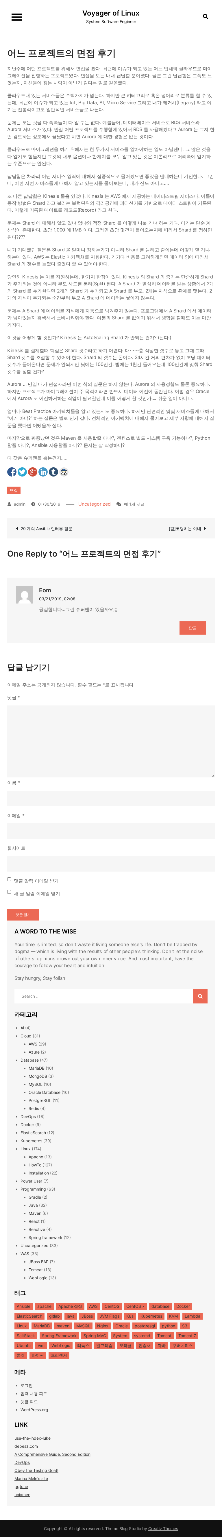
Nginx (102, 1325)
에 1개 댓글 (134, 504)
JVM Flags (109, 1316)
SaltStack (26, 1335)
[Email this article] (64, 472)
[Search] (200, 996)
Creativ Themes (163, 1528)
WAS (25, 1253)
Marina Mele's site (31, 1478)
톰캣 (21, 1355)
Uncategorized (94, 504)
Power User (31, 1181)
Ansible (23, 1306)
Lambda (192, 1316)
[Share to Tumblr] (53, 472)
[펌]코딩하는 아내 (185, 528)
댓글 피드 (29, 1401)
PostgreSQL (40, 1100)
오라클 (125, 1345)
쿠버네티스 (183, 1345)
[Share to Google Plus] (32, 472)
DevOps (28, 1116)
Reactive (37, 1229)
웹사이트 (16, 848)
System (120, 1335)
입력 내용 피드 (34, 1393)
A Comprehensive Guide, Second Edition (52, 1454)
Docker (27, 1124)
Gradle (35, 1197)
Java (33, 1205)
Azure (34, 1052)
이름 (13, 782)
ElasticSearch (33, 1132)
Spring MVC (95, 1335)
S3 (184, 1325)
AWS (33, 1043)
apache (44, 1306)
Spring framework (45, 1237)
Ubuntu (24, 1345)
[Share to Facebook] (11, 472)
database (160, 1306)
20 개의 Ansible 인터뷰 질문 (46, 528)
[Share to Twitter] (22, 472)
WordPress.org (34, 1409)
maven (63, 1325)
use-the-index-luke (32, 1438)
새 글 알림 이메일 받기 (37, 893)
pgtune (21, 1486)
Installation (39, 1172)
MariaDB (37, 1068)
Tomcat (36, 1269)
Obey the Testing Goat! (36, 1470)
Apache (36, 1156)
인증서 (144, 1345)
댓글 (13, 697)
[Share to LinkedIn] (43, 472)
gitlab (54, 1316)
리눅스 (83, 1345)
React (34, 1221)
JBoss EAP (39, 1261)
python (168, 1325)
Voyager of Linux (111, 13)
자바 (162, 1345)
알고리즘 (104, 1345)
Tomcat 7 (187, 1335)
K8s (130, 1316)
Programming (33, 1189)
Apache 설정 (70, 1306)
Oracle (121, 1325)
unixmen (22, 1494)
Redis (34, 1108)
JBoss (87, 1316)
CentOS (112, 1306)
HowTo (35, 1164)
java (71, 1316)
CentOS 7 (135, 1306)
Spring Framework (59, 1335)
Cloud (26, 1035)
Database (30, 1060)
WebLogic (38, 1277)
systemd (142, 1335)
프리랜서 (59, 1355)
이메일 (15, 815)
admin (19, 504)
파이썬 (38, 1355)
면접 (14, 490)
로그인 (27, 1385)
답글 (193, 627)
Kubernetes (31, 1140)
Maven (35, 1213)
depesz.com (26, 1446)
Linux (26, 1148)
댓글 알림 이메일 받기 (36, 881)
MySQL (35, 1084)
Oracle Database (44, 1092)
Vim (41, 1345)
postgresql (145, 1325)
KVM (173, 1316)
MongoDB (38, 1076)
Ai (22, 1027)
